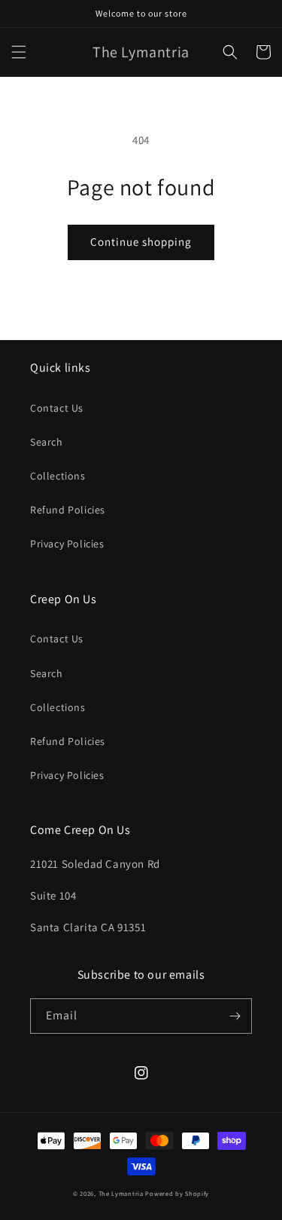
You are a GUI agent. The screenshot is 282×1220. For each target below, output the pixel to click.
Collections (58, 476)
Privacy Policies (67, 543)
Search (46, 442)
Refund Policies (67, 510)
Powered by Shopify (177, 1193)
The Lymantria (122, 1193)
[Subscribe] (234, 1016)
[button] (18, 52)
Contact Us (56, 408)
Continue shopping (141, 241)
